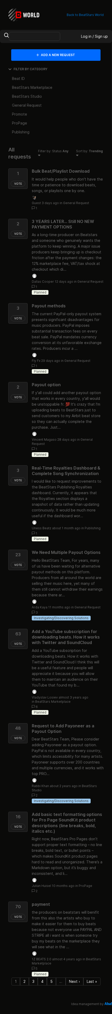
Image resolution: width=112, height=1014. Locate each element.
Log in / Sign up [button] (94, 36)
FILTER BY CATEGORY (30, 69)
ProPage (85, 886)
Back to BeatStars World (85, 15)
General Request (76, 203)
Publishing (93, 528)
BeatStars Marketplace (53, 702)
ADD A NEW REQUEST (57, 55)
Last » (92, 981)
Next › (74, 981)
